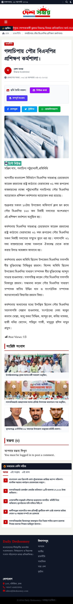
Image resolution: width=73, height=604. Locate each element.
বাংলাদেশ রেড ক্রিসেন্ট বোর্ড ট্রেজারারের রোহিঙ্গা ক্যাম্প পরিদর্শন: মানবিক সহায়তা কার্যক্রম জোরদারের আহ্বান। (36, 481)
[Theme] (71, 2)
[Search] (67, 2)
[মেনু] (5, 22)
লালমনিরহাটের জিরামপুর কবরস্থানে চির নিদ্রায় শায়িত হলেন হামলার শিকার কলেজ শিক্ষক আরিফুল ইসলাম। (36, 523)
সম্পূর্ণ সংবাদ (19, 98)
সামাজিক (42, 561)
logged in (25, 455)
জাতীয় (40, 551)
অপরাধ (41, 546)
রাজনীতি (17, 33)
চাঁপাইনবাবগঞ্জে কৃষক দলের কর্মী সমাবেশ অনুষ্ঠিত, (26, 375)
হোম (7, 33)
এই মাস (26, 472)
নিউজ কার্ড (41, 90)
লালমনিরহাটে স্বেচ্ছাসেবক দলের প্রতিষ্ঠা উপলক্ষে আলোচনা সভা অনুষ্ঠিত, (36, 402)
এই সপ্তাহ (15, 472)
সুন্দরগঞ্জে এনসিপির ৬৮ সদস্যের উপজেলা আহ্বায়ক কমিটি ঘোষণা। (33, 429)
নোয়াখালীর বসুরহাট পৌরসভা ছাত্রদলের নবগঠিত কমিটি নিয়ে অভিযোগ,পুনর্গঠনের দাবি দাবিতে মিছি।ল (34, 502)
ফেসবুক (13, 109)
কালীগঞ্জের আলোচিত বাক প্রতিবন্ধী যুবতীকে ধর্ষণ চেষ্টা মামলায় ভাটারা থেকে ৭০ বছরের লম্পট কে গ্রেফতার (37, 512)
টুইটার (31, 109)
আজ (5, 472)
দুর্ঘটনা (40, 572)
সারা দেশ (42, 567)
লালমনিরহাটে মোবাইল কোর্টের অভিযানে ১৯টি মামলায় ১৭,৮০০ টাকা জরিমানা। (37, 491)
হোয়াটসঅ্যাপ (51, 109)
